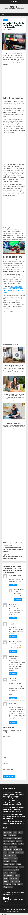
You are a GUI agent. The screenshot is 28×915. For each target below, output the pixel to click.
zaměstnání (7, 884)
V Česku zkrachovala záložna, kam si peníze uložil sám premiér (12, 556)
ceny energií (12, 835)
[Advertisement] (14, 81)
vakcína (17, 881)
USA (12, 881)
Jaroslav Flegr (18, 850)
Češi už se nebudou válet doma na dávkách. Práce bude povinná (14, 395)
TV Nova (18, 542)
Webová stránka (8, 769)
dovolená (19, 841)
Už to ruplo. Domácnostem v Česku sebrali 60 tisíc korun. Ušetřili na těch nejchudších (13, 548)
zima (14, 884)
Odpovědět (12, 585)
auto (15, 832)
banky (20, 832)
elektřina (21, 844)
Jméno (5, 757)
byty (5, 835)
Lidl (5, 855)
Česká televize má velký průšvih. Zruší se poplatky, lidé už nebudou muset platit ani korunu (13, 289)
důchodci (6, 844)
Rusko (6, 878)
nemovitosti (7, 858)
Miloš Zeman (12, 855)
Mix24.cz (14, 6)
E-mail (5, 763)
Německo (6, 861)
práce (5, 873)
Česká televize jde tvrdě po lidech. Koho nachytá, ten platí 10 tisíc (13, 822)
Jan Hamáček (8, 850)
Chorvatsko (17, 838)
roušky (17, 875)
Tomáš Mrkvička (8, 29)
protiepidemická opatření (11, 870)
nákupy (15, 858)
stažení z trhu (14, 878)
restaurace (12, 873)
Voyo (22, 542)
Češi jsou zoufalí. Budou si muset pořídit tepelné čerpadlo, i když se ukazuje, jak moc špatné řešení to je (14, 367)
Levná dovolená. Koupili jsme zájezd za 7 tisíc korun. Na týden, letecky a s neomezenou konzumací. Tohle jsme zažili (13, 795)
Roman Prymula (8, 875)
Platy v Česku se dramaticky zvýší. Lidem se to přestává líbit (14, 422)
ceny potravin (8, 838)
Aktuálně (5, 20)
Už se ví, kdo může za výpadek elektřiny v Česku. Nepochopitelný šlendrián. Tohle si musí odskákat (13, 803)
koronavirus (19, 852)
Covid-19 (6, 841)
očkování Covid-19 (9, 864)
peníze (19, 864)
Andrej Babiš (7, 832)
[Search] (24, 14)
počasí (22, 867)
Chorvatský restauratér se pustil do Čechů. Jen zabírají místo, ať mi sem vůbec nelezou (14, 816)
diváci (8, 542)
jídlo (5, 852)
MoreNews (10, 911)
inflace (6, 847)
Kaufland (11, 852)
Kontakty (6, 897)
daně (12, 841)
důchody (13, 844)
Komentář (6, 736)
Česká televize (8, 887)
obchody (14, 861)
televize (13, 542)
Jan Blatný (13, 847)
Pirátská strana (8, 867)
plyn (16, 867)
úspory (20, 884)
